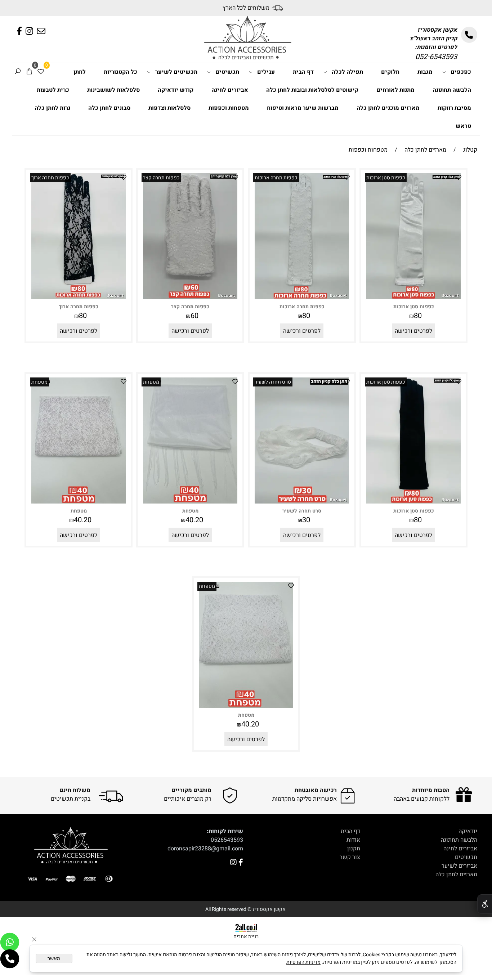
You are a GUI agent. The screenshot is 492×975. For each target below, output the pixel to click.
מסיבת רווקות (454, 108)
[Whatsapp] (9, 942)
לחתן (79, 72)
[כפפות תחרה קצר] (190, 297)
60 (194, 315)
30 (306, 520)
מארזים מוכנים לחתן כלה (388, 108)
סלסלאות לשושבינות (113, 90)
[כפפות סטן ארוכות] (413, 297)
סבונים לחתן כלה (109, 108)
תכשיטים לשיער (176, 72)
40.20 (194, 520)
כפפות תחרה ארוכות (276, 178)
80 (418, 315)
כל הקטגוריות (120, 72)
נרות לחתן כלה (52, 108)
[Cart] (29, 72)
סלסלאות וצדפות (169, 108)
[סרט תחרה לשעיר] (302, 501)
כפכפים (461, 72)
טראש (463, 126)
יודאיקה (468, 831)
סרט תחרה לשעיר (273, 382)
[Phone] (9, 958)
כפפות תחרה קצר (161, 178)
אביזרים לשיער (459, 866)
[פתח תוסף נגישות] (484, 904)
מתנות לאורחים (395, 90)
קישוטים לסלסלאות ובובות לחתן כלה (312, 90)
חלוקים (390, 72)
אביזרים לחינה (229, 90)
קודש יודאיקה (175, 90)
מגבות (425, 72)
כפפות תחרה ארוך (50, 178)
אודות (353, 840)
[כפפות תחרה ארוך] (78, 297)
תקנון (353, 848)
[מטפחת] (190, 501)
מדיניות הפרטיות (303, 962)
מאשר (54, 958)
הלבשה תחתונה (452, 90)
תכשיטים (227, 72)
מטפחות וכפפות (229, 108)
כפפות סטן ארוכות (385, 178)
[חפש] (17, 72)
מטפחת (151, 382)
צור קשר (350, 857)
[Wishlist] (40, 72)
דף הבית (303, 72)
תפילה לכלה (347, 72)
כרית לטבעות (53, 90)
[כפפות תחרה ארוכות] (302, 297)
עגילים (266, 72)
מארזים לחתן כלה (456, 874)
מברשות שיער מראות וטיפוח (303, 108)
